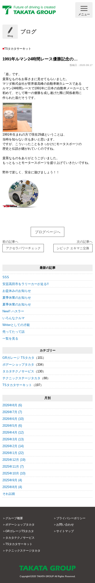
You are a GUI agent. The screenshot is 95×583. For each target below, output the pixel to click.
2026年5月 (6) (12, 425)
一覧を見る (10, 338)
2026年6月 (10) (13, 419)
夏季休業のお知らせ (16, 297)
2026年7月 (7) (12, 412)
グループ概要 (14, 518)
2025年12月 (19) (13, 460)
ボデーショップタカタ (18, 364)
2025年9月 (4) (12, 480)
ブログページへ (47, 232)
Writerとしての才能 (16, 325)
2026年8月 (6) (12, 405)
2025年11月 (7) (13, 466)
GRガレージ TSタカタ (18, 358)
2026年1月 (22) (13, 453)
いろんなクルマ (13, 318)
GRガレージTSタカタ (19, 531)
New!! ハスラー (13, 311)
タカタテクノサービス (18, 371)
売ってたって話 (13, 331)
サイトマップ (65, 531)
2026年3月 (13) (13, 439)
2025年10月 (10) (13, 473)
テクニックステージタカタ (21, 378)
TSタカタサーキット (17, 385)
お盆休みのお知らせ (16, 291)
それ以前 (8, 494)
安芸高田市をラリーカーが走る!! (25, 284)
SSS (5, 277)
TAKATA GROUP (45, 576)
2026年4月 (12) (13, 432)
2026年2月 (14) (13, 446)
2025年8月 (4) (12, 487)
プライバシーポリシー (71, 518)
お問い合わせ (65, 524)
